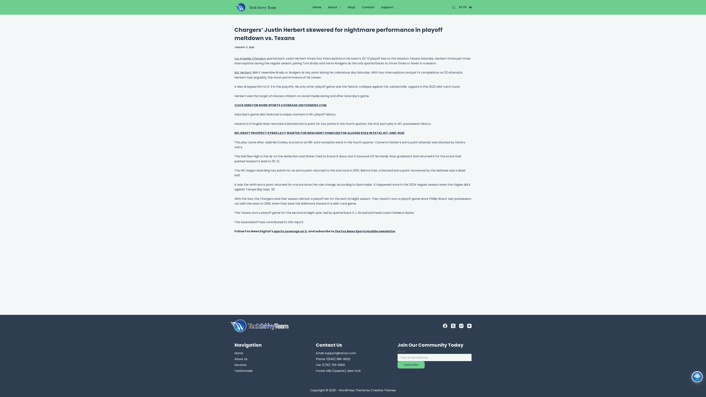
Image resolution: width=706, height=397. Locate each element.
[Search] (453, 7)
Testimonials (243, 371)
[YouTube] (469, 326)
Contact (368, 7)
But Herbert (243, 72)
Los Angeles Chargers (250, 58)
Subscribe (411, 365)
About (332, 7)
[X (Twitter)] (453, 326)
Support (387, 7)
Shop (351, 7)
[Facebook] (445, 326)
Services (240, 365)
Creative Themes (383, 390)
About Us (240, 359)
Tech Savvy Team (262, 7)
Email (402, 351)
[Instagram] (461, 326)
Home (317, 7)
